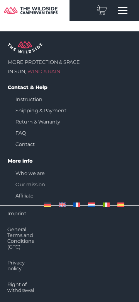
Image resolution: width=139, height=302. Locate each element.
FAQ (20, 133)
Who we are (30, 173)
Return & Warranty (37, 122)
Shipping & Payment (40, 110)
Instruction (28, 99)
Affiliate (24, 196)
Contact (25, 144)
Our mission (30, 184)
